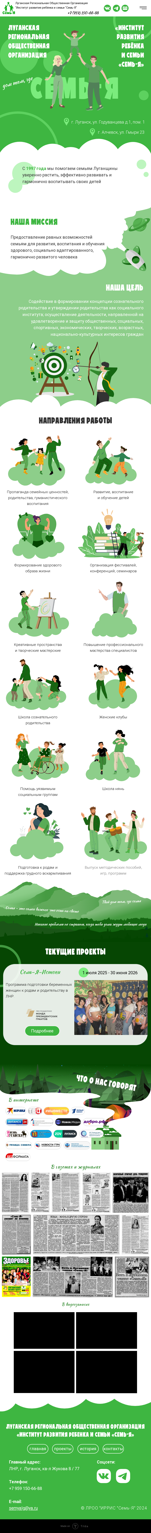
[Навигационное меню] (143, 7)
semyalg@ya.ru (23, 1508)
